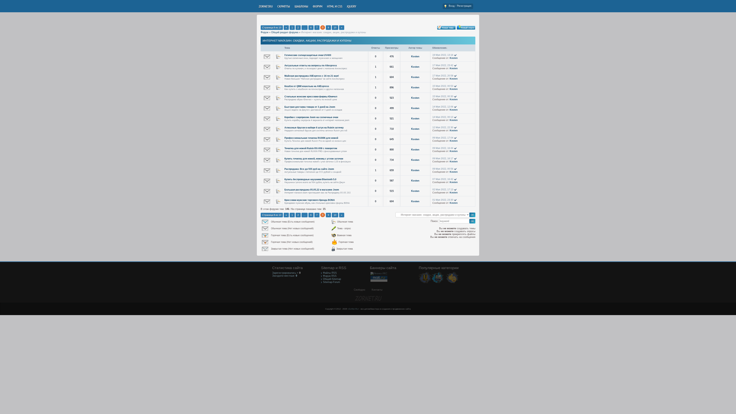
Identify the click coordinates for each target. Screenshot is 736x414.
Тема (287, 48)
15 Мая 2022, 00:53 (442, 86)
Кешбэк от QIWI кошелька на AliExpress (306, 86)
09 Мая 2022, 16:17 (442, 158)
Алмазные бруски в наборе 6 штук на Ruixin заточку (314, 127)
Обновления (439, 48)
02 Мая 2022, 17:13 (442, 189)
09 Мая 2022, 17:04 (442, 137)
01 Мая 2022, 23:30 (442, 200)
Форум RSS (330, 275)
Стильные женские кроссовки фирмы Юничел (310, 96)
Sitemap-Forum (331, 282)
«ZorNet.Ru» (353, 309)
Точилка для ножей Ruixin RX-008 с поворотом (310, 148)
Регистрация (464, 5)
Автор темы (415, 48)
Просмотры (391, 48)
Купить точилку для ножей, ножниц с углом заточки (313, 158)
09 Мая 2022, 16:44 (442, 148)
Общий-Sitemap (332, 279)
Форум (264, 32)
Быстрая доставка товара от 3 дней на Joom (309, 107)
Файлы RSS (330, 272)
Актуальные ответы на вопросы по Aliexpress (310, 65)
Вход (452, 5)
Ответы (375, 48)
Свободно (359, 289)
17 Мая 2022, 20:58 (442, 75)
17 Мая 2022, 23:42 (442, 65)
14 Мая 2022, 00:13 (442, 117)
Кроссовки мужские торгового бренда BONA (309, 200)
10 (335, 27)
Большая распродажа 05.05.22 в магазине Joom (311, 189)
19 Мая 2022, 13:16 (442, 55)
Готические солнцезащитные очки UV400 (307, 55)
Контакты (377, 289)
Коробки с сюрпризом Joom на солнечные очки (311, 117)
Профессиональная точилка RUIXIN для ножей (311, 138)
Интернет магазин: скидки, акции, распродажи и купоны (333, 32)
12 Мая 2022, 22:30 (442, 127)
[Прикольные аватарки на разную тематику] (452, 283)
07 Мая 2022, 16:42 (442, 179)
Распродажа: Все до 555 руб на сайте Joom (309, 169)
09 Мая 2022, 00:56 (442, 169)
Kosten (415, 56)
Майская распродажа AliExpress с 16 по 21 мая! (311, 76)
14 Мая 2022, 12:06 (442, 106)
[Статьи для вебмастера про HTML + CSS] (437, 283)
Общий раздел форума (284, 32)
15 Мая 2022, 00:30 (442, 96)
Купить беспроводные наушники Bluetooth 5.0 (310, 179)
